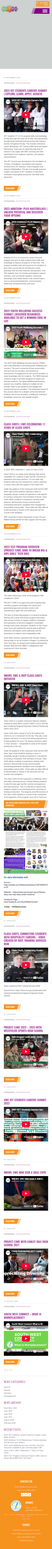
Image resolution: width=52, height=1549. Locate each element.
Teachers (7, 1393)
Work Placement (20, 1514)
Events (23, 1516)
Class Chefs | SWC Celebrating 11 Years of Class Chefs (24, 1451)
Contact (28, 1516)
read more (10, 188)
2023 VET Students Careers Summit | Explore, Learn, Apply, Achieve (25, 1436)
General (7, 1387)
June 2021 (8, 1417)
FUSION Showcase (26, 1540)
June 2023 (8, 1411)
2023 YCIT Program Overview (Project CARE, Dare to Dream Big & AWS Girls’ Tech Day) (25, 1456)
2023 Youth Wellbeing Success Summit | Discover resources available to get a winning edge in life (24, 1446)
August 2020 (9, 1420)
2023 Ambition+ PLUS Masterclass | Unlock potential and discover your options (25, 1441)
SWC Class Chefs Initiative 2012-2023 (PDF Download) (22, 804)
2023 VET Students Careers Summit (26, 1530)
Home (6, 1514)
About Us (11, 1514)
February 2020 (10, 1423)
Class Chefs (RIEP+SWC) (26, 1537)
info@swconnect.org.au (28, 1487)
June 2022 (8, 1414)
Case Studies (44, 1514)
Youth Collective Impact (32, 1514)
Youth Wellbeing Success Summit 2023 (26, 1533)
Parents (7, 1390)
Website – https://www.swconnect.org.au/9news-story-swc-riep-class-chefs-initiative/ (25, 893)
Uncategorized (23, 83)
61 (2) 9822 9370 (44, 4)
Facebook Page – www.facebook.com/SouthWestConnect (21, 900)
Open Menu (45, 11)
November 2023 (10, 1408)
